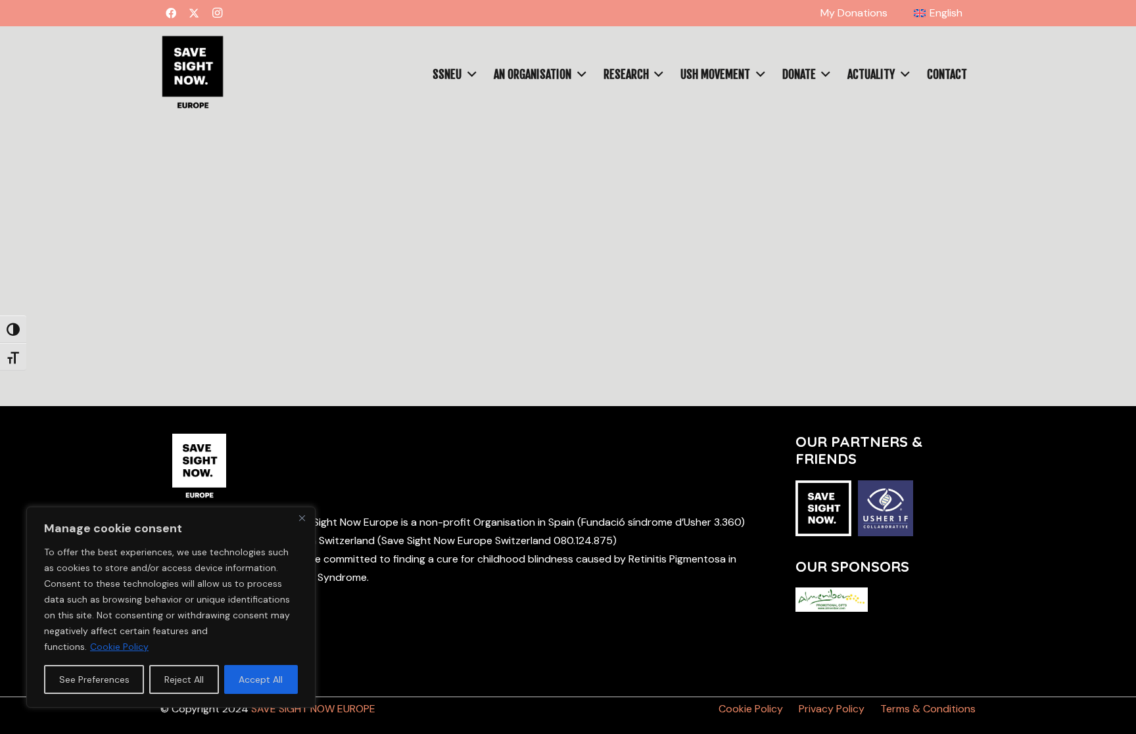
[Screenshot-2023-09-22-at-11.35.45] (192, 74)
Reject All (184, 679)
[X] (193, 13)
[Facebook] (170, 13)
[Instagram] (216, 13)
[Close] (302, 518)
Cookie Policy (119, 647)
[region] (171, 607)
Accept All (261, 679)
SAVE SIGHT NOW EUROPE (313, 709)
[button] (469, 74)
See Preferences (94, 679)
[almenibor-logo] (831, 599)
